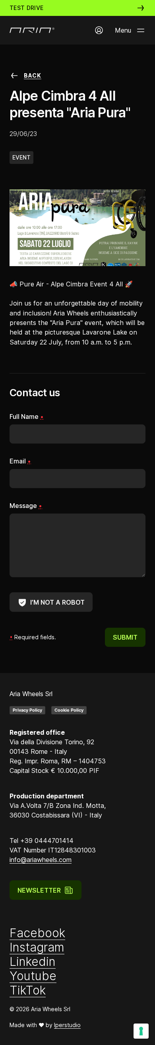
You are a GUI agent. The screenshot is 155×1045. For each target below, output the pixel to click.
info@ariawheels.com (41, 860)
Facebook (37, 933)
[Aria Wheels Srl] (32, 30)
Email (20, 461)
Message (26, 506)
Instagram (37, 947)
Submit (125, 637)
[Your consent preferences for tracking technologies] (141, 1031)
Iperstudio (67, 1025)
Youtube (33, 976)
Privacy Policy (27, 710)
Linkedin (33, 961)
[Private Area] (99, 30)
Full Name (27, 416)
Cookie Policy (68, 710)
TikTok (28, 990)
